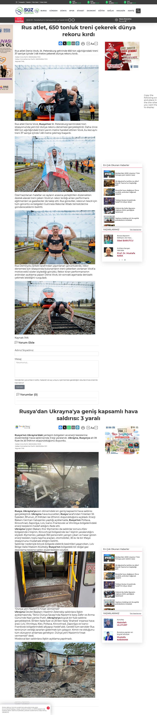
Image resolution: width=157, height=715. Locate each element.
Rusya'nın (21, 435)
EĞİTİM (101, 11)
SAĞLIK (110, 11)
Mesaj (18, 359)
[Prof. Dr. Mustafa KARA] (108, 251)
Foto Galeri (35, 2)
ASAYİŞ (131, 11)
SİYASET (80, 11)
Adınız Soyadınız (24, 350)
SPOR (71, 11)
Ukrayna (73, 438)
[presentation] (69, 20)
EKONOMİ (91, 11)
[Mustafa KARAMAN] (108, 635)
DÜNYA (63, 11)
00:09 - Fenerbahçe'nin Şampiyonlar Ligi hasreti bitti (48, 20)
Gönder (19, 387)
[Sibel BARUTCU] (108, 239)
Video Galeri (43, 2)
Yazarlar (28, 2)
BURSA (44, 11)
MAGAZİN (121, 11)
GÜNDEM (53, 11)
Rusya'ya (84, 438)
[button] (104, 247)
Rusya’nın (45, 124)
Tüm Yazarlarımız (135, 229)
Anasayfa (22, 2)
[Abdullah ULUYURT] (108, 623)
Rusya (18, 511)
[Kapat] (48, 708)
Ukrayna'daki (35, 435)
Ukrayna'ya (30, 511)
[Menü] (17, 2)
